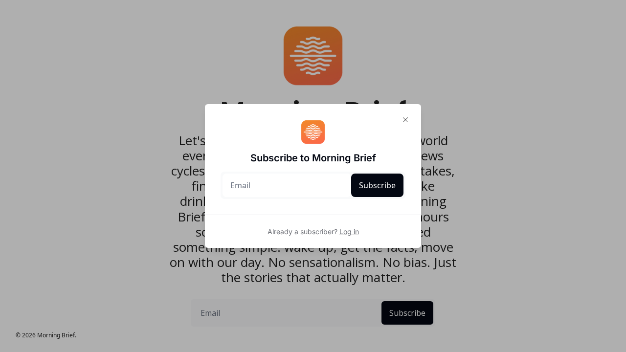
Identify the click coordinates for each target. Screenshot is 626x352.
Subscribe (377, 185)
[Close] (405, 120)
